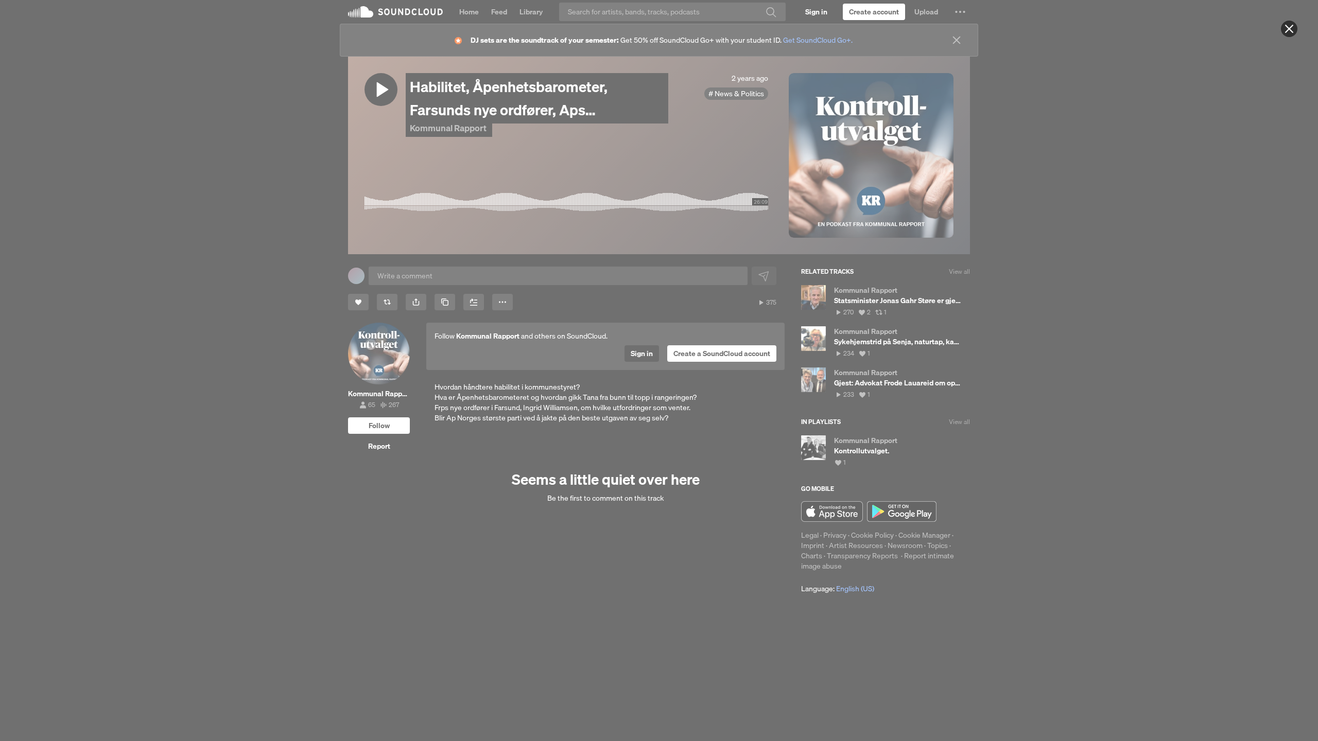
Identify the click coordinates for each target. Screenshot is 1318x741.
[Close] (1289, 29)
